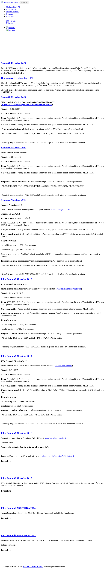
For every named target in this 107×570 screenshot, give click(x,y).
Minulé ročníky (12, 12)
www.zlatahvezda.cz (63, 366)
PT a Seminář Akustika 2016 (16, 433)
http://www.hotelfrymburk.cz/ (57, 438)
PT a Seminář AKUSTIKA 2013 (18, 535)
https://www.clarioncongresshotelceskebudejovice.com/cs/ (27, 105)
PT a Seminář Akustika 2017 (16, 356)
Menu (23, 2)
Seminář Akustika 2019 (13, 200)
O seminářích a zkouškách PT (17, 78)
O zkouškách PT (13, 7)
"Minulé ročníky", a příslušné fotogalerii (57, 456)
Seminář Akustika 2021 (13, 97)
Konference (11, 9)
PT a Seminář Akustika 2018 (16, 279)
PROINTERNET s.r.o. (33, 567)
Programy (10, 14)
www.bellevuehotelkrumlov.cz (68, 289)
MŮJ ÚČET (11, 21)
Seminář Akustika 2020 (13, 147)
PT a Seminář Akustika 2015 (16, 478)
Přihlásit (9, 23)
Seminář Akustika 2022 (13, 63)
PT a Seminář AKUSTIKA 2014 (18, 508)
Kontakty (10, 16)
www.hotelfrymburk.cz (60, 209)
